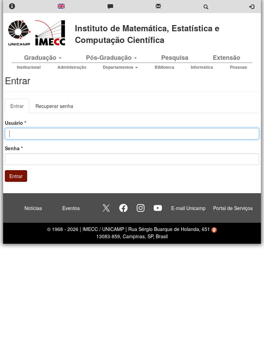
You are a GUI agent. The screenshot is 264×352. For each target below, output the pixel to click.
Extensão (226, 57)
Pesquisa (174, 57)
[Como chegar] (214, 229)
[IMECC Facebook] (123, 208)
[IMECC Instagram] (140, 208)
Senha (14, 148)
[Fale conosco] (110, 6)
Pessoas (238, 67)
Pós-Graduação (109, 57)
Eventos (71, 208)
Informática (202, 67)
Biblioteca (164, 67)
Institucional (29, 67)
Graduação (41, 57)
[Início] (49, 32)
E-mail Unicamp (188, 208)
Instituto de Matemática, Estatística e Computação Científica (147, 33)
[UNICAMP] (20, 32)
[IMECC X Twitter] (106, 208)
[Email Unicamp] (158, 6)
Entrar (19, 107)
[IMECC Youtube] (158, 208)
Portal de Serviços (233, 208)
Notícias (33, 208)
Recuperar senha (54, 105)
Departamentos (118, 67)
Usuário (15, 122)
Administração (71, 67)
